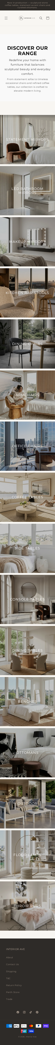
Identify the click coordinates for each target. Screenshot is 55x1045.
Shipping (11, 971)
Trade (9, 999)
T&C (8, 978)
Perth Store (13, 992)
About (9, 957)
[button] (6, 18)
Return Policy (14, 985)
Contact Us (12, 964)
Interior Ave (31, 1037)
